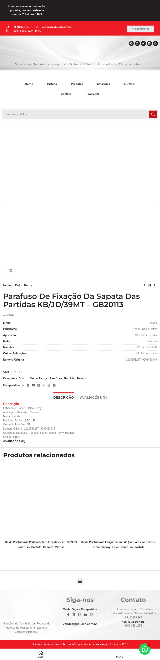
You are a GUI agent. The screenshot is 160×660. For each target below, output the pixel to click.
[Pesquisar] (153, 114)
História (52, 83)
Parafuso (56, 378)
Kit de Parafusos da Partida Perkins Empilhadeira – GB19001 (41, 542)
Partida (69, 378)
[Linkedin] (149, 43)
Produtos (77, 83)
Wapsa (60, 547)
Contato (66, 93)
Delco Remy (23, 285)
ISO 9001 (129, 83)
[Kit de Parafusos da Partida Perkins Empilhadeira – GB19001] (41, 500)
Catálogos (103, 83)
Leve (115, 547)
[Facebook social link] (23, 385)
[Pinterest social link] (38, 385)
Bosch (23, 378)
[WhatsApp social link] (48, 385)
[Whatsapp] (155, 43)
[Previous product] (144, 285)
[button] (7, 202)
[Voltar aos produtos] (149, 285)
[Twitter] (143, 43)
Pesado (82, 378)
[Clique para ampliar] (11, 271)
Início (7, 285)
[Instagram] (137, 43)
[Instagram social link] (79, 614)
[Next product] (154, 285)
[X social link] (28, 385)
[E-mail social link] (33, 385)
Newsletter (92, 93)
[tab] (63, 397)
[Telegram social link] (54, 385)
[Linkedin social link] (43, 385)
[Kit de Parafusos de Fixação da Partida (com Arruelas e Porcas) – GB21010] (119, 500)
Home (29, 83)
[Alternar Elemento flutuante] (145, 649)
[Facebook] (131, 43)
